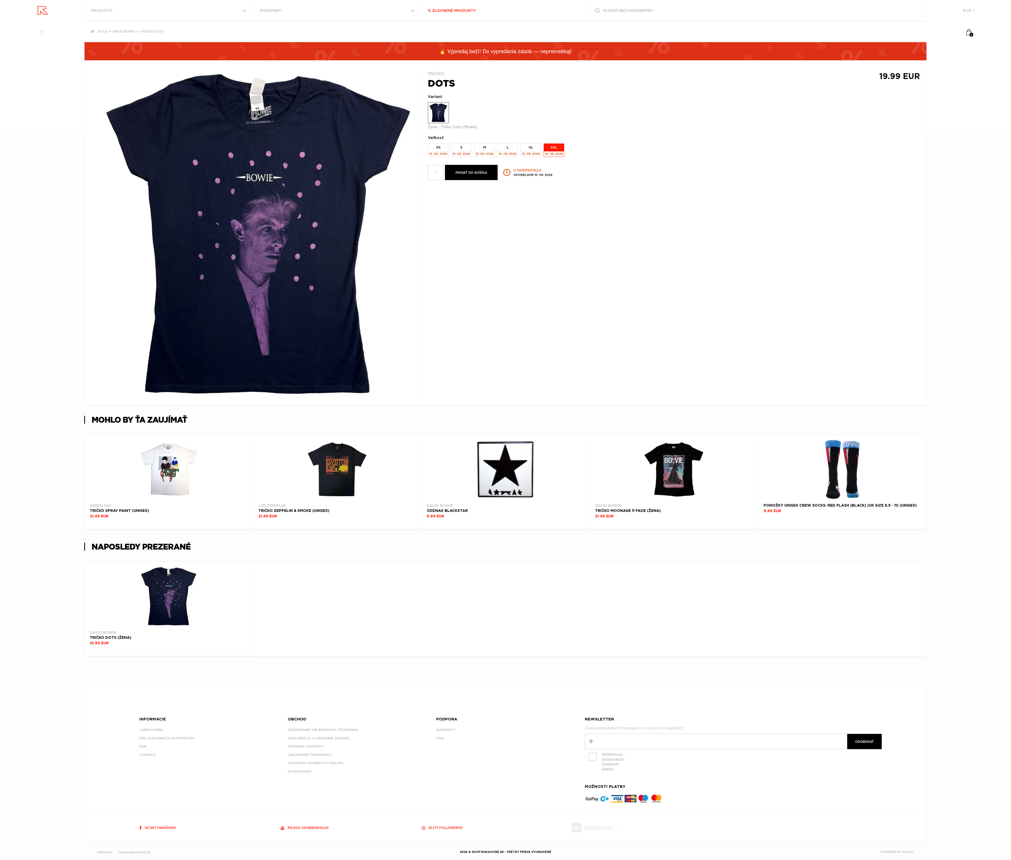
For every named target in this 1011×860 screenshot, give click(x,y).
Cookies (147, 755)
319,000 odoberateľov (307, 828)
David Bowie (124, 31)
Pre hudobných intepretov (166, 738)
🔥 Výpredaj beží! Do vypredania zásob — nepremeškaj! (505, 51)
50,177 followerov (445, 828)
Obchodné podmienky (309, 755)
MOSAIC (908, 852)
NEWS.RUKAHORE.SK (135, 852)
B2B (142, 746)
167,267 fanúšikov (159, 828)
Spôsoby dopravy (306, 746)
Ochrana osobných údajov (315, 763)
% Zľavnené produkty (452, 10)
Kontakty (445, 730)
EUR (967, 10)
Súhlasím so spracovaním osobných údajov (613, 761)
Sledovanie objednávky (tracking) (323, 730)
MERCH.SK (104, 852)
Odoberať (864, 742)
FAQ (440, 738)
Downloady (300, 771)
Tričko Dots (152, 31)
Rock (102, 31)
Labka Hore (151, 730)
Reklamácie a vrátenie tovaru (318, 738)
